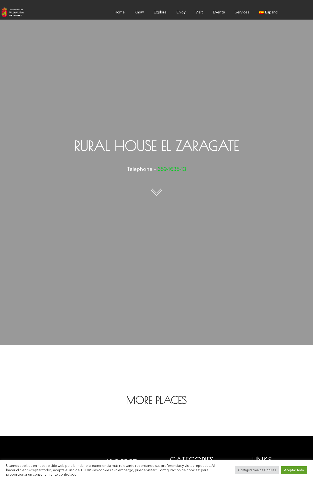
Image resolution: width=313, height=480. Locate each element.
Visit (199, 12)
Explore (160, 12)
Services (242, 12)
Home (119, 12)
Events (219, 12)
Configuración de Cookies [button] (257, 470)
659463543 (171, 169)
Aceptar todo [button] (294, 470)
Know (139, 12)
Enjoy (181, 12)
